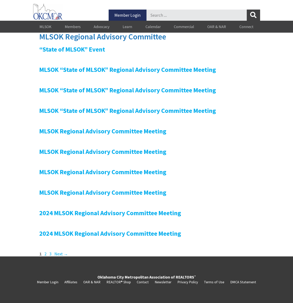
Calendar (153, 26)
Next (61, 254)
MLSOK (45, 26)
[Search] (253, 15)
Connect (246, 26)
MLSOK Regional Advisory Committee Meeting (102, 131)
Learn (127, 26)
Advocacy (101, 26)
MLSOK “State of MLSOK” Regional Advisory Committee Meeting (127, 70)
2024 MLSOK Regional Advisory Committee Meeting (110, 213)
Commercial (184, 26)
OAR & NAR (216, 26)
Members (73, 26)
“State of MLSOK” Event (72, 49)
